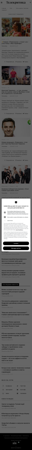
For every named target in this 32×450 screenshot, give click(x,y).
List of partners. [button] (19, 230)
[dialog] (16, 225)
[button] (16, 220)
